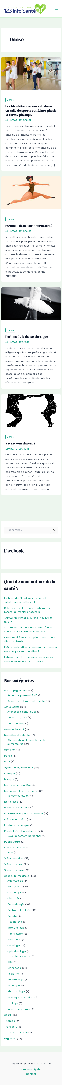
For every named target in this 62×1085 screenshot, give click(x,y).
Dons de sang (15, 723)
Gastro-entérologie (19, 910)
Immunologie (15, 927)
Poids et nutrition (15, 819)
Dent (7, 761)
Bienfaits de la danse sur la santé (28, 225)
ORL (10, 961)
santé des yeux (20, 956)
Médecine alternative (17, 785)
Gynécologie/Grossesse (18, 767)
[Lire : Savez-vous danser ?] (31, 410)
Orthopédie (14, 967)
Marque (9, 779)
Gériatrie (12, 915)
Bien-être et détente (17, 735)
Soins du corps (13, 864)
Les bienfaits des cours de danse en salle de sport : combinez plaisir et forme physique (30, 110)
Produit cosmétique (16, 825)
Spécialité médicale (16, 875)
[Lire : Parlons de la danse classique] (31, 303)
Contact (31, 1073)
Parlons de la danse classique (26, 336)
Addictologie (15, 880)
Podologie (13, 985)
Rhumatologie (16, 991)
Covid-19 (9, 749)
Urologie (12, 1003)
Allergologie (14, 886)
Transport (10, 1026)
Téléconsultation (18, 795)
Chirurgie (13, 898)
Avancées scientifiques (21, 711)
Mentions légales (31, 1069)
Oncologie (13, 945)
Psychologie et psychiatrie (20, 831)
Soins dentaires (14, 858)
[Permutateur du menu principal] (56, 8)
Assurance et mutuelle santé (26, 701)
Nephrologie (15, 933)
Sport (7, 1014)
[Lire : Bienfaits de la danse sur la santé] (31, 192)
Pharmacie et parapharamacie (23, 813)
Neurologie (14, 939)
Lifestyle (9, 773)
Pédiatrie (13, 973)
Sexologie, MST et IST (21, 997)
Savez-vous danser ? (20, 443)
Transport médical (16, 1032)
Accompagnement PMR (22, 695)
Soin (10, 852)
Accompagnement (16, 690)
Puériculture (12, 841)
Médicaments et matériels (21, 791)
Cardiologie (14, 892)
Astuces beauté (14, 729)
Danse (10, 99)
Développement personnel (24, 835)
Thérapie (10, 1020)
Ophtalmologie (16, 951)
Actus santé (11, 706)
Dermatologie (15, 904)
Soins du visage (14, 870)
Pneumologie (15, 979)
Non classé (11, 801)
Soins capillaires (14, 847)
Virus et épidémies (19, 1009)
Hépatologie (14, 921)
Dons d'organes (17, 717)
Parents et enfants (16, 807)
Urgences (10, 1038)
